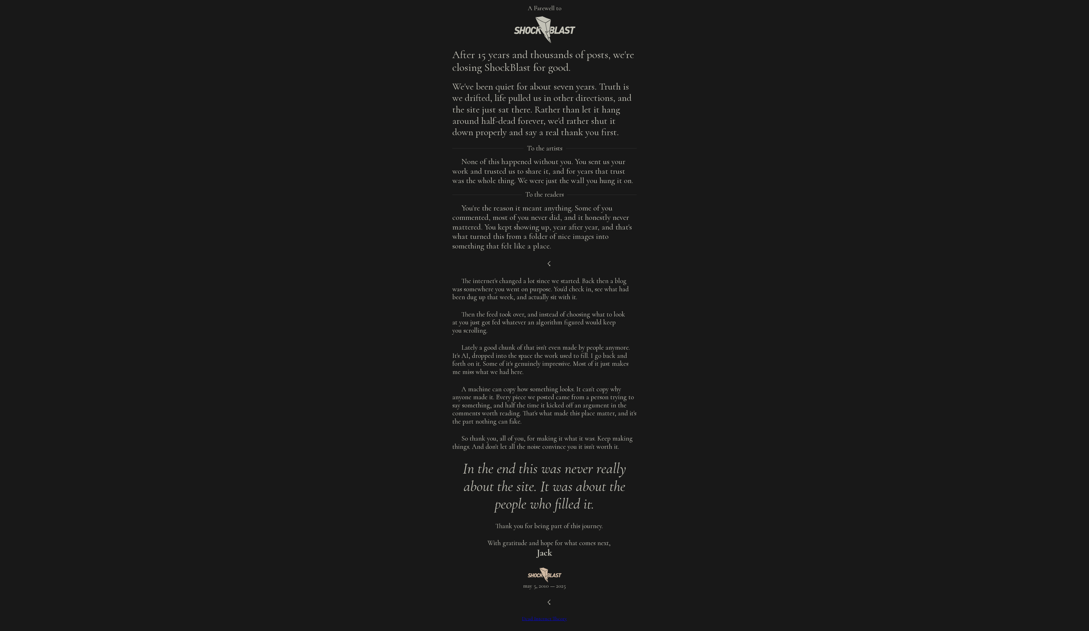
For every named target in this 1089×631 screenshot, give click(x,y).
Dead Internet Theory (544, 618)
